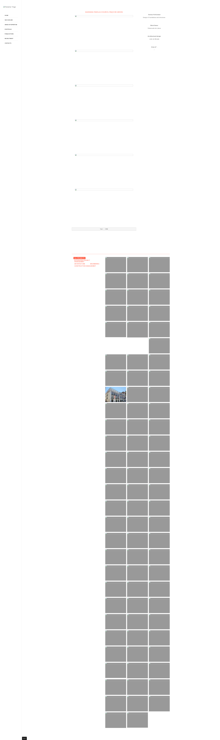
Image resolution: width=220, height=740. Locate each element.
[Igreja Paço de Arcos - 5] (104, 171)
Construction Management (85, 266)
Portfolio (8, 29)
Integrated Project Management (82, 260)
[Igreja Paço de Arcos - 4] (104, 136)
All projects (79, 258)
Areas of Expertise (11, 24)
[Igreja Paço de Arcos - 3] (104, 102)
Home (6, 15)
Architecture (79, 264)
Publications (9, 34)
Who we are (9, 20)
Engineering (94, 264)
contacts (8, 43)
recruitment (9, 38)
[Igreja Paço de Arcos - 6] (104, 206)
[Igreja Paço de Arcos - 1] (104, 32)
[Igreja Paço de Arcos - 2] (104, 67)
